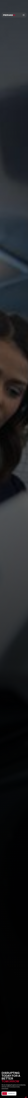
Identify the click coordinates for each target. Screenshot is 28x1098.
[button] (23, 15)
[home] (9, 15)
